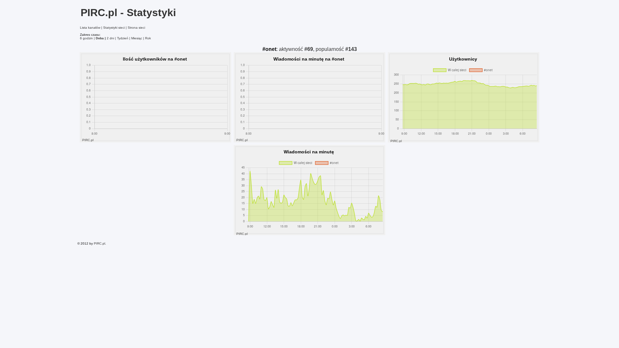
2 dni (110, 38)
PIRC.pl (99, 243)
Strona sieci (136, 27)
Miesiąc (136, 38)
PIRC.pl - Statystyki (128, 12)
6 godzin (86, 38)
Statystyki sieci (114, 27)
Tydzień (122, 38)
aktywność (296, 49)
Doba (100, 38)
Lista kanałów (90, 27)
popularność (336, 49)
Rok (148, 38)
